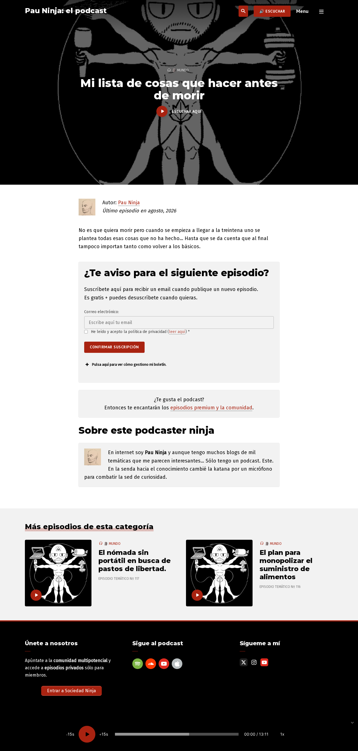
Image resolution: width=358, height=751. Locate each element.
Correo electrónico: (101, 311)
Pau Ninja (129, 203)
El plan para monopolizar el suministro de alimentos (286, 565)
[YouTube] (164, 663)
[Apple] (177, 663)
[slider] (177, 734)
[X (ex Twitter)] (244, 662)
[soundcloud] (150, 663)
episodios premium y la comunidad (211, 408)
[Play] (87, 734)
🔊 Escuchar (272, 11)
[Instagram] (254, 662)
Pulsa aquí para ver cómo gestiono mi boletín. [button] (129, 364)
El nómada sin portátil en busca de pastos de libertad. (134, 561)
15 (70, 734)
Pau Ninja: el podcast (66, 10)
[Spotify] (137, 663)
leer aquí (177, 331)
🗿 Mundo (180, 70)
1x (282, 734)
